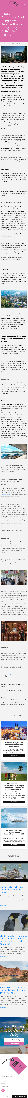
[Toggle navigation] (25, 4)
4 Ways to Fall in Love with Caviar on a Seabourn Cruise (12, 890)
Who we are (4, 1079)
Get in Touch (14, 1044)
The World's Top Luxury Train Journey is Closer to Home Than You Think (13, 990)
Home (3, 43)
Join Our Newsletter (19, 1096)
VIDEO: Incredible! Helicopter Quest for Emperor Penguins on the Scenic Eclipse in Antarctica (13, 940)
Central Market (5, 495)
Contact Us (4, 1081)
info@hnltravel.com (7, 1076)
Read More (3, 905)
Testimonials (4, 1086)
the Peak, (11, 118)
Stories (8, 43)
